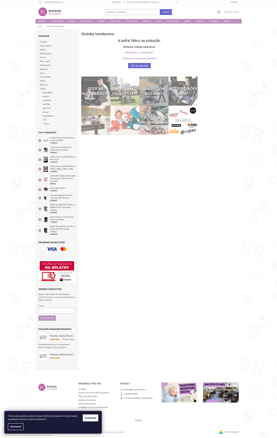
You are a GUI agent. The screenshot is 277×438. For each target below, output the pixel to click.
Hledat (166, 12)
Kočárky (43, 41)
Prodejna (116, 2)
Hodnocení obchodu (87, 400)
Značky (43, 88)
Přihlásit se (47, 318)
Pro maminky (45, 77)
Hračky (43, 49)
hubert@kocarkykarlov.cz (135, 389)
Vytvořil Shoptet (232, 432)
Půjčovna (44, 84)
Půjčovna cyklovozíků (87, 396)
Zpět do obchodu (139, 65)
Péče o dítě (45, 61)
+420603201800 (130, 393)
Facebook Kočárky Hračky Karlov (138, 398)
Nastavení (15, 426)
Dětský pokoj (45, 53)
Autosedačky (45, 45)
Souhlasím (90, 418)
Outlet (42, 80)
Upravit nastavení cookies (114, 432)
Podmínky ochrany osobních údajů (93, 407)
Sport (42, 73)
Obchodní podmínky (87, 403)
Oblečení (44, 69)
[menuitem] (41, 21)
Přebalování (45, 65)
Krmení (43, 57)
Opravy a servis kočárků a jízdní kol (142, 2)
